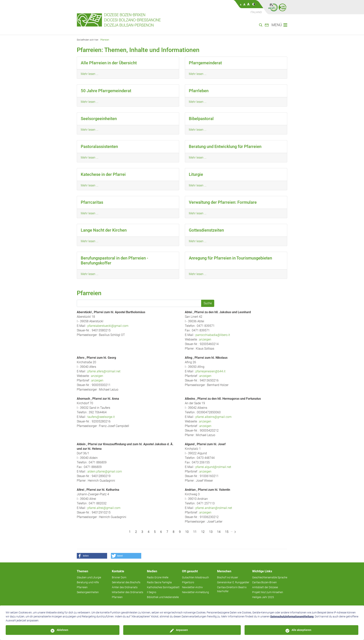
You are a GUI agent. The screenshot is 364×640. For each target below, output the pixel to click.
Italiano (256, 12)
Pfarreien (104, 40)
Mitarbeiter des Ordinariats (127, 592)
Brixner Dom (119, 577)
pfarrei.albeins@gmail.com (213, 417)
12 (203, 532)
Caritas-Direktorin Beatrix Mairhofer (232, 589)
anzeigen (205, 339)
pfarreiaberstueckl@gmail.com (107, 326)
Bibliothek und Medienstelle (163, 597)
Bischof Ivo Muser (227, 577)
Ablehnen (62, 629)
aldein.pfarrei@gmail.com (104, 471)
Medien (152, 571)
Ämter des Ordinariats (124, 587)
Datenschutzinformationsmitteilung (292, 616)
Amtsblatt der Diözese (265, 587)
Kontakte (118, 571)
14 (218, 532)
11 (195, 532)
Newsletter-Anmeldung (195, 592)
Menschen (224, 571)
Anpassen (182, 629)
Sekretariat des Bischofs (126, 582)
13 (211, 532)
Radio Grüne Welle (157, 577)
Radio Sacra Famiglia (159, 582)
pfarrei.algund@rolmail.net (213, 467)
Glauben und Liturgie (89, 577)
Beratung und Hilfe (88, 582)
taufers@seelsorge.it (101, 417)
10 (187, 532)
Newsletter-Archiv (192, 587)
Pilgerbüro (188, 582)
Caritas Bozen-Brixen (264, 582)
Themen (82, 571)
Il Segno (151, 592)
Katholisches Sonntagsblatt (163, 587)
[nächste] (235, 531)
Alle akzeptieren (301, 629)
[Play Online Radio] (282, 7)
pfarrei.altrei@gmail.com (103, 508)
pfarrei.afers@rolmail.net (103, 371)
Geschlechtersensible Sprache (269, 577)
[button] (92, 556)
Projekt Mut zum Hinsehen (267, 592)
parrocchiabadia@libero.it (212, 335)
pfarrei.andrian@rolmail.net (213, 508)
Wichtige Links (262, 571)
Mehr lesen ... (89, 74)
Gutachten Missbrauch (195, 577)
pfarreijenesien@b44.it (210, 371)
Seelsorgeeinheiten (88, 592)
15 (226, 532)
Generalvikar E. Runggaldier (233, 582)
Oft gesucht (190, 571)
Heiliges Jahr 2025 (263, 597)
